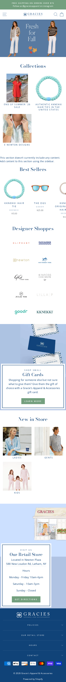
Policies (33, 625)
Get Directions (26, 599)
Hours (33, 645)
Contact (33, 655)
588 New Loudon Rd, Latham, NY (26, 563)
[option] (33, 5)
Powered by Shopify (33, 679)
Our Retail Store (33, 635)
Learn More (33, 401)
